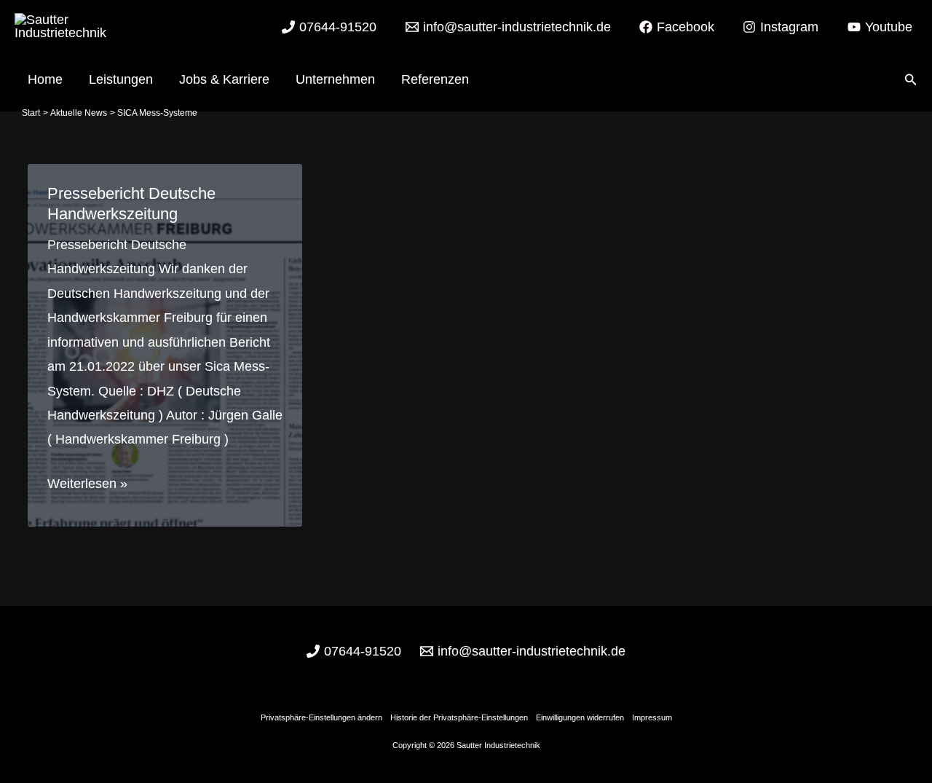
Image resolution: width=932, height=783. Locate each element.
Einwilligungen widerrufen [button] (580, 717)
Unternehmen (335, 79)
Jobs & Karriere (224, 79)
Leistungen (121, 79)
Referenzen (435, 79)
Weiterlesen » (87, 486)
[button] (910, 80)
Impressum (652, 717)
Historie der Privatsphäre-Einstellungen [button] (459, 717)
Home (45, 79)
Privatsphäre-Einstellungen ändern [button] (321, 717)
